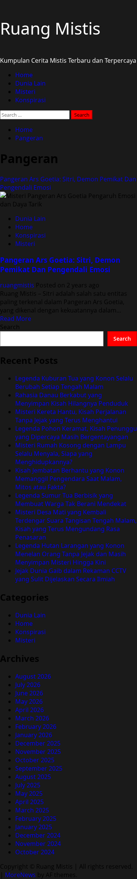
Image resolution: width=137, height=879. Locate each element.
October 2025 (34, 760)
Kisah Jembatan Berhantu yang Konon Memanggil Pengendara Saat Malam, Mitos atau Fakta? (69, 478)
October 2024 (34, 852)
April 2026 (29, 710)
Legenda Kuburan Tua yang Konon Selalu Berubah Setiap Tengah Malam (74, 382)
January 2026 (33, 735)
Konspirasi (30, 100)
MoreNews (20, 875)
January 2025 (33, 827)
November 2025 (38, 751)
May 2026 (29, 701)
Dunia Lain (30, 83)
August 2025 (33, 777)
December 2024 (38, 835)
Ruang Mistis (50, 28)
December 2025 (38, 743)
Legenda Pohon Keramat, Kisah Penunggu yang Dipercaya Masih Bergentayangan (76, 432)
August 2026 (33, 676)
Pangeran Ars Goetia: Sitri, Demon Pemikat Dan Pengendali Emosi (60, 264)
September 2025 (38, 768)
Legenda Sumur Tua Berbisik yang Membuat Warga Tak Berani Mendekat (70, 499)
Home (24, 75)
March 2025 (32, 810)
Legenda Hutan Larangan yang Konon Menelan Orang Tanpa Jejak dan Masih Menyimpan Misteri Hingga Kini (70, 553)
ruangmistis (18, 285)
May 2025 (29, 793)
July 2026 (27, 685)
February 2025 (35, 818)
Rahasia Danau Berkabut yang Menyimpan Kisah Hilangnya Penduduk (71, 399)
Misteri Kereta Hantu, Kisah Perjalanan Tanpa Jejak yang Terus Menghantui (70, 416)
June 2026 (29, 693)
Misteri (25, 91)
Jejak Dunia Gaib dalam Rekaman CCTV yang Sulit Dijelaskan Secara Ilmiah (70, 574)
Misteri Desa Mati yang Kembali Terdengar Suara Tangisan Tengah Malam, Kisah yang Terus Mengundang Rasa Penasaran (76, 524)
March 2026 (32, 718)
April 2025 (29, 802)
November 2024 (38, 843)
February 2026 (35, 726)
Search (10, 327)
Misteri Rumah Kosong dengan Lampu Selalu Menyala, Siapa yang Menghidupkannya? (70, 453)
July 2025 (27, 785)
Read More (15, 318)
